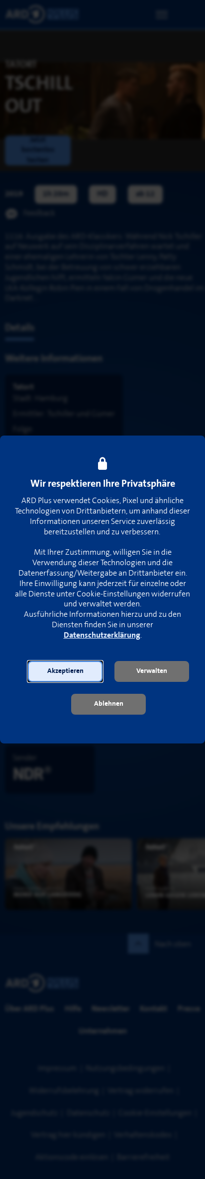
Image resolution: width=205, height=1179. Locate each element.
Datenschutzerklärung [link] (102, 635)
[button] (65, 671)
